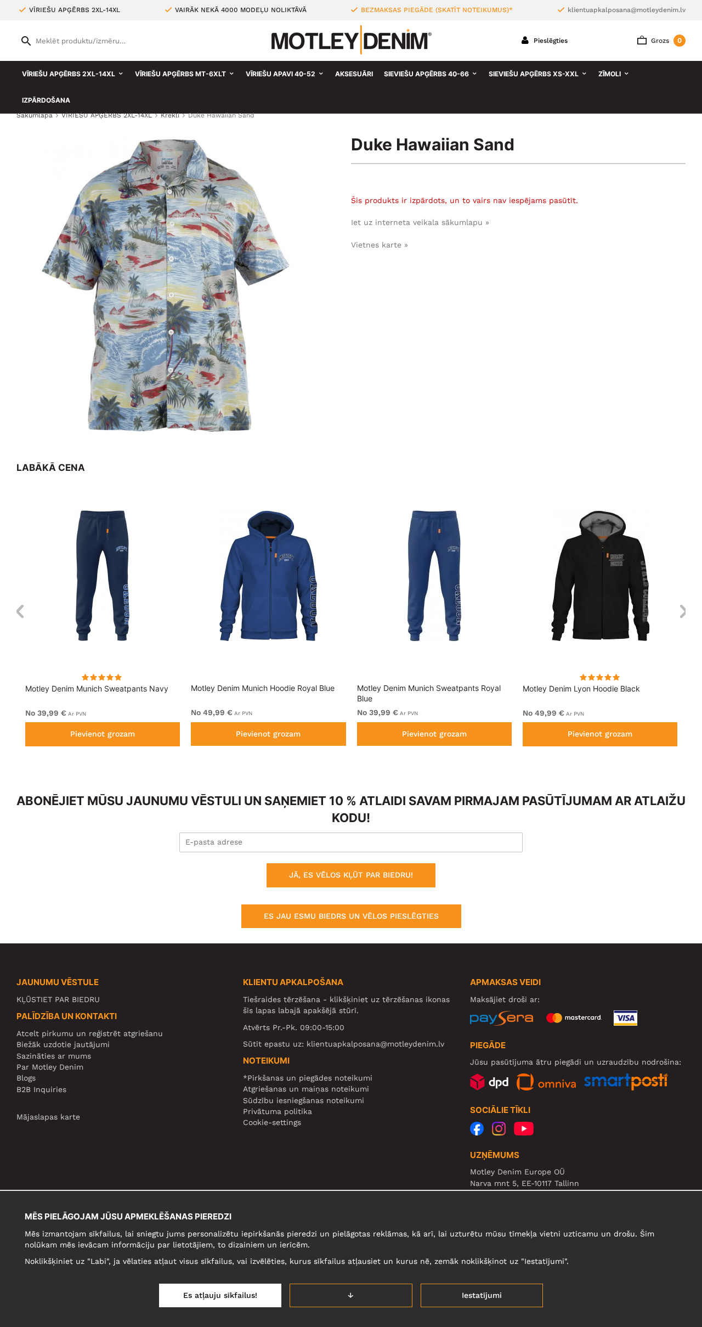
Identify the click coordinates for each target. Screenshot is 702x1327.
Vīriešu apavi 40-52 (280, 74)
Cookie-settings (272, 1122)
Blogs (26, 1077)
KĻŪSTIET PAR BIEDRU (58, 999)
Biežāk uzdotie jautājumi (63, 1044)
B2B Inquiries (41, 1089)
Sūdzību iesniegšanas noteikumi (303, 1100)
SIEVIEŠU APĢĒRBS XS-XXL (534, 74)
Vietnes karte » (379, 244)
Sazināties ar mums (53, 1056)
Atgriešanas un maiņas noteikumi (306, 1088)
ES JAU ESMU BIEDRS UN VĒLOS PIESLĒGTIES (351, 916)
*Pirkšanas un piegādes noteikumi (307, 1077)
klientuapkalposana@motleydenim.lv (627, 10)
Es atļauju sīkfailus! (220, 1295)
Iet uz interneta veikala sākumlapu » (420, 222)
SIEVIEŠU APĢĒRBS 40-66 (426, 74)
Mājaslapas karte (48, 1116)
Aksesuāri (354, 74)
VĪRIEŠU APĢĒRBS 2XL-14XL (68, 74)
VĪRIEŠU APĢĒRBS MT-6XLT (180, 74)
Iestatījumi (482, 1295)
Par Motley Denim (49, 1066)
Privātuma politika (277, 1111)
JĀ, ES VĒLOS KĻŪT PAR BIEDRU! (351, 874)
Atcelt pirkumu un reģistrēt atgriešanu (89, 1033)
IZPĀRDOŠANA (46, 100)
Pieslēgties (549, 40)
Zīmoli (609, 74)
